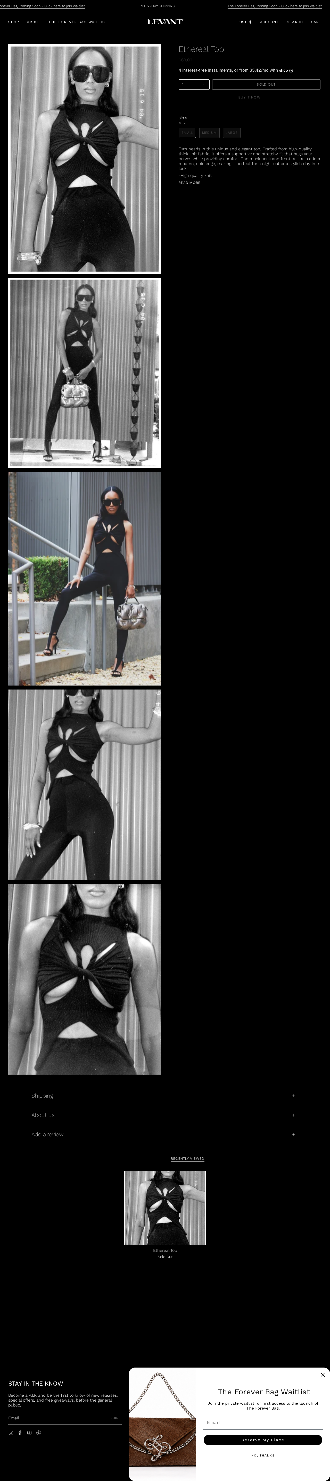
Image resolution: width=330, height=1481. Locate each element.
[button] (13, 22)
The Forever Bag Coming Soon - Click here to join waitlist (275, 6)
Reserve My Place (263, 1439)
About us (43, 1115)
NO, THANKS (263, 1455)
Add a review (47, 1134)
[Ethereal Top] (165, 1208)
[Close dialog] (322, 1374)
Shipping (42, 1095)
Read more (190, 183)
